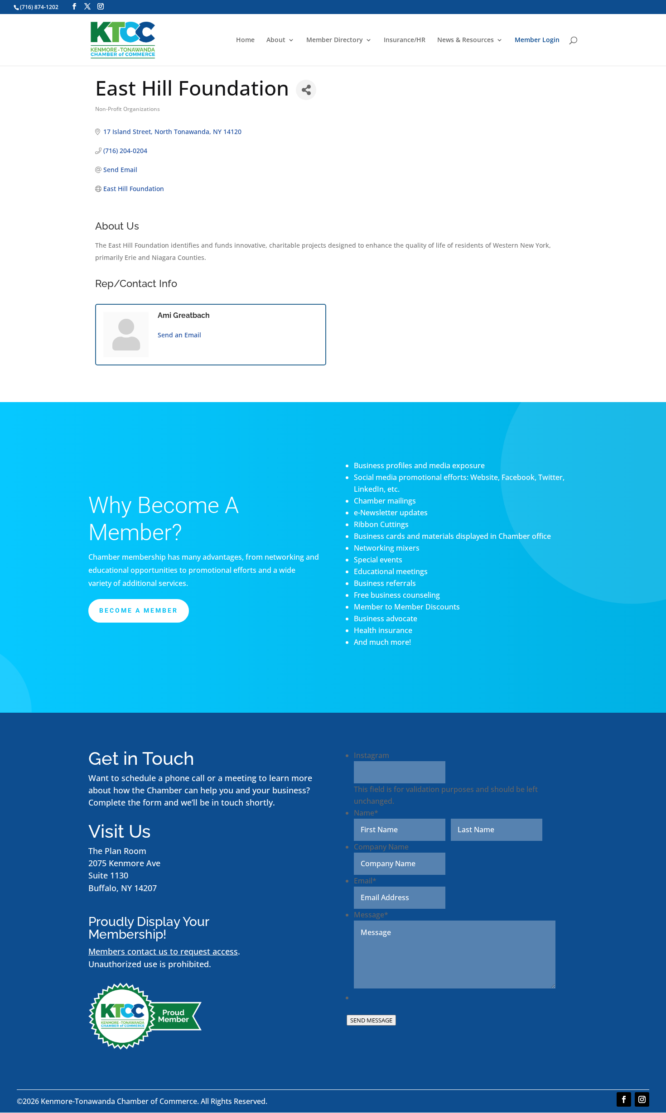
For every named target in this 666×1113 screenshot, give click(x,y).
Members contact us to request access (163, 951)
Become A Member (138, 610)
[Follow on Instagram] (642, 1099)
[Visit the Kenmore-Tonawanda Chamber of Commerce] (145, 1046)
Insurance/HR (404, 40)
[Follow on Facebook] (624, 1099)
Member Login (537, 40)
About (275, 40)
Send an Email (179, 335)
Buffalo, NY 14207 (122, 888)
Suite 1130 (108, 875)
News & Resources (465, 40)
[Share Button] (306, 90)
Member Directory (334, 40)
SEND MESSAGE (371, 1020)
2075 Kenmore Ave (124, 863)
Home (245, 40)
